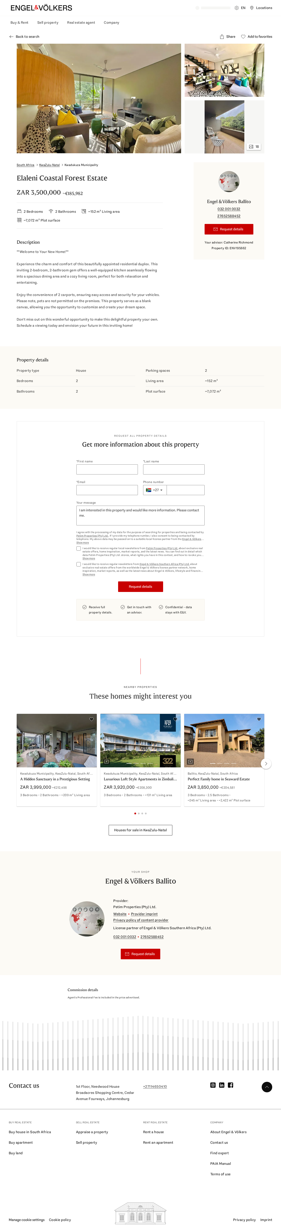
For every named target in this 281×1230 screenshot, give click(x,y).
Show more (82, 542)
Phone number (153, 482)
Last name (151, 461)
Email (81, 482)
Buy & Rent (20, 22)
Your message (86, 503)
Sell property (47, 22)
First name (85, 461)
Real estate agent (81, 22)
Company (111, 22)
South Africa (25, 165)
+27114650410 (155, 1086)
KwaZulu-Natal (49, 165)
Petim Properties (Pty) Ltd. (92, 535)
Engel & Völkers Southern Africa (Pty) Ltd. (165, 564)
